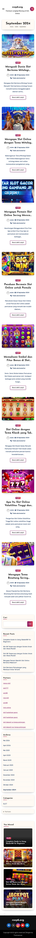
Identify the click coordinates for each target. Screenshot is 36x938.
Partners (8, 812)
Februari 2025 (8, 765)
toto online (7, 708)
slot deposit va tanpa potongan (14, 722)
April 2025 (7, 755)
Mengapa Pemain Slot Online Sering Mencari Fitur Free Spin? (18, 215)
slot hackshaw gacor (10, 712)
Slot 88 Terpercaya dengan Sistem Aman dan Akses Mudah (17, 655)
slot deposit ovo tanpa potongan (14, 727)
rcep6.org (17, 7)
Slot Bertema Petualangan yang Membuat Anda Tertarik (14, 668)
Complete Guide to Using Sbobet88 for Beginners (17, 641)
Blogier (28, 932)
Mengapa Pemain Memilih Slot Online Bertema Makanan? (16, 661)
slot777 (5, 688)
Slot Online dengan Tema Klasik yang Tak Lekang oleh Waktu (18, 433)
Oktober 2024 (8, 785)
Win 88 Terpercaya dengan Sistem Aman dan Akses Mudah (17, 648)
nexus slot (6, 683)
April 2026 (7, 745)
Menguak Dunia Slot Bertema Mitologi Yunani (18, 70)
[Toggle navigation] (3, 9)
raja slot (6, 698)
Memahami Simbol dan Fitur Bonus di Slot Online (18, 360)
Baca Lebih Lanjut (18, 97)
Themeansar (18, 935)
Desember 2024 (8, 775)
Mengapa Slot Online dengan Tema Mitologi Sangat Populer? (18, 142)
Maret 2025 (7, 760)
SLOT (18, 62)
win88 (5, 693)
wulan (12, 75)
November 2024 (9, 780)
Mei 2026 (6, 740)
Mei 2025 (6, 750)
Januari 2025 (8, 770)
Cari (5, 618)
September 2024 (9, 790)
